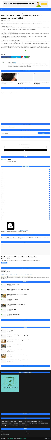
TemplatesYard (10, 438)
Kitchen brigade (11, 425)
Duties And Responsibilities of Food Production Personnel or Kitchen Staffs (16, 276)
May (26, 169)
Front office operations (13, 423)
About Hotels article (5, 421)
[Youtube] (13, 323)
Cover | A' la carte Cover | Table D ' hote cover (16, 304)
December (26, 183)
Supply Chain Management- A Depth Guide (15, 350)
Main (49, 438)
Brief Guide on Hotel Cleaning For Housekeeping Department (19, 335)
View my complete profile (11, 161)
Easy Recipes (20, 421)
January (25, 185)
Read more (4, 262)
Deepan (3, 20)
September (26, 177)
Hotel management (22, 423)
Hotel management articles (43, 423)
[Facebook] (5, 323)
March (25, 189)
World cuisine (26, 425)
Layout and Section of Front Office (13, 284)
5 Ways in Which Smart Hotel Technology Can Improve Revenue (19, 340)
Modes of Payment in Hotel (12, 299)
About (27, 431)
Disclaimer (28, 433)
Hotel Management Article (32, 423)
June (26, 171)
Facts (25, 421)
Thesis (17, 425)
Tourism (20, 425)
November (26, 181)
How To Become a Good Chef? (7, 82)
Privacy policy (3, 433)
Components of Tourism (11, 309)
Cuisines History (13, 421)
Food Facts (40, 421)
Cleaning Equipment (11, 330)
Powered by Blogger (24, 230)
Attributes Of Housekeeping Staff (13, 314)
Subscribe (25, 150)
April (26, 191)
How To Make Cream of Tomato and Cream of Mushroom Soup (19, 257)
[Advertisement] (25, 402)
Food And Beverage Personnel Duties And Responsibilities (18, 289)
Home (2, 13)
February (25, 187)
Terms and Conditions (5, 434)
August (26, 175)
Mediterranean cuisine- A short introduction (24, 83)
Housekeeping (4, 425)
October (26, 179)
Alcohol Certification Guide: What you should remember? (18, 360)
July (26, 173)
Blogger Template (22, 438)
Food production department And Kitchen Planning (17, 294)
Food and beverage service (32, 421)
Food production (5, 423)
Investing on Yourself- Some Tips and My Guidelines (41, 83)
